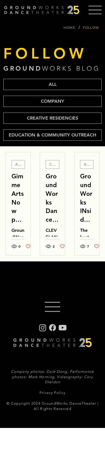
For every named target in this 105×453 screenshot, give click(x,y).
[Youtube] (62, 327)
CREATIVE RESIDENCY (54, 164)
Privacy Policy (52, 393)
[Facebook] (52, 327)
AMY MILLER (20, 164)
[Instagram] (42, 327)
